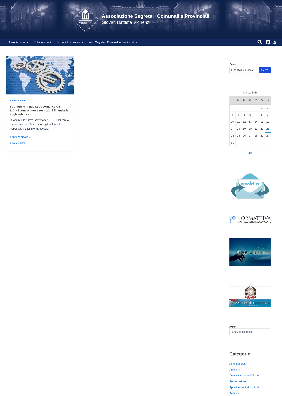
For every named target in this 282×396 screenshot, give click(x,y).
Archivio (234, 393)
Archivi (232, 326)
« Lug (249, 153)
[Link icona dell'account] (274, 42)
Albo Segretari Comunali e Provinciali (111, 42)
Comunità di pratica (68, 42)
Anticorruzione (237, 381)
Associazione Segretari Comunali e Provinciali (155, 16)
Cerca (232, 64)
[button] (26, 42)
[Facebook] (268, 42)
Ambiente (235, 369)
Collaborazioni (42, 42)
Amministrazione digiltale (244, 375)
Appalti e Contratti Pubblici (244, 387)
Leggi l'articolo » (20, 137)
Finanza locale (18, 100)
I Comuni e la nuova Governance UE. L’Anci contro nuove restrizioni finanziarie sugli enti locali (39, 110)
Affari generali (237, 363)
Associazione (16, 42)
